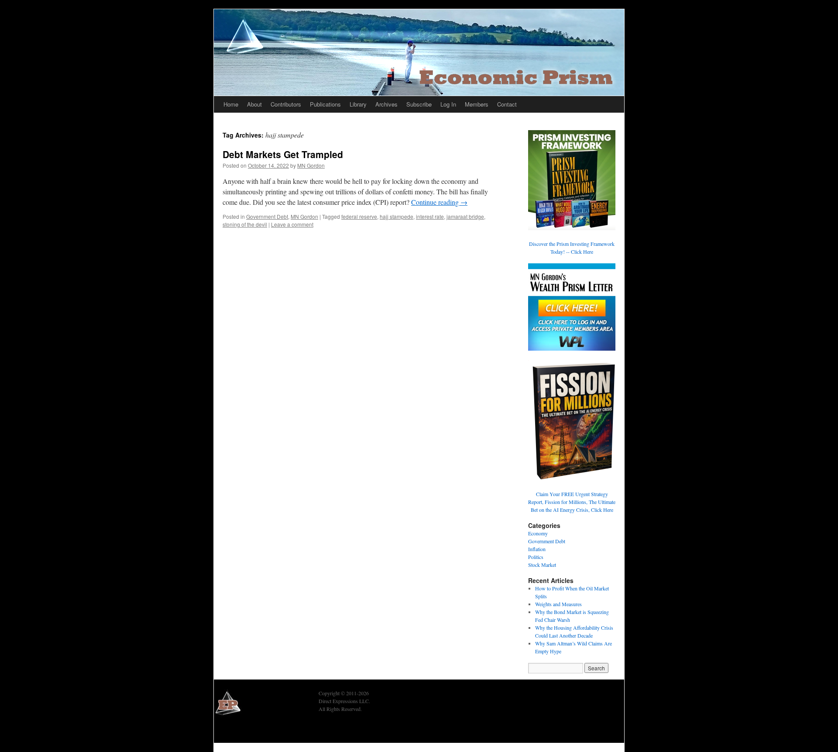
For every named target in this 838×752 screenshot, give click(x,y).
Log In (448, 104)
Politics (535, 556)
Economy (538, 533)
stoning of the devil (245, 224)
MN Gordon (311, 165)
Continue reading (439, 202)
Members (476, 104)
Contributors (286, 104)
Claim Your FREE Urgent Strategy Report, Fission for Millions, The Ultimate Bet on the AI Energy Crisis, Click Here (571, 501)
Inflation (537, 548)
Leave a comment (292, 224)
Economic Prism (238, 731)
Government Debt (267, 216)
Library (358, 104)
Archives (386, 104)
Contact (507, 104)
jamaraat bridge (465, 216)
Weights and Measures (558, 603)
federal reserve (359, 216)
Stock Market (542, 564)
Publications (325, 104)
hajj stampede (396, 216)
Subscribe (419, 104)
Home (230, 104)
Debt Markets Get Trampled (283, 154)
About (254, 104)
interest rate (430, 216)
